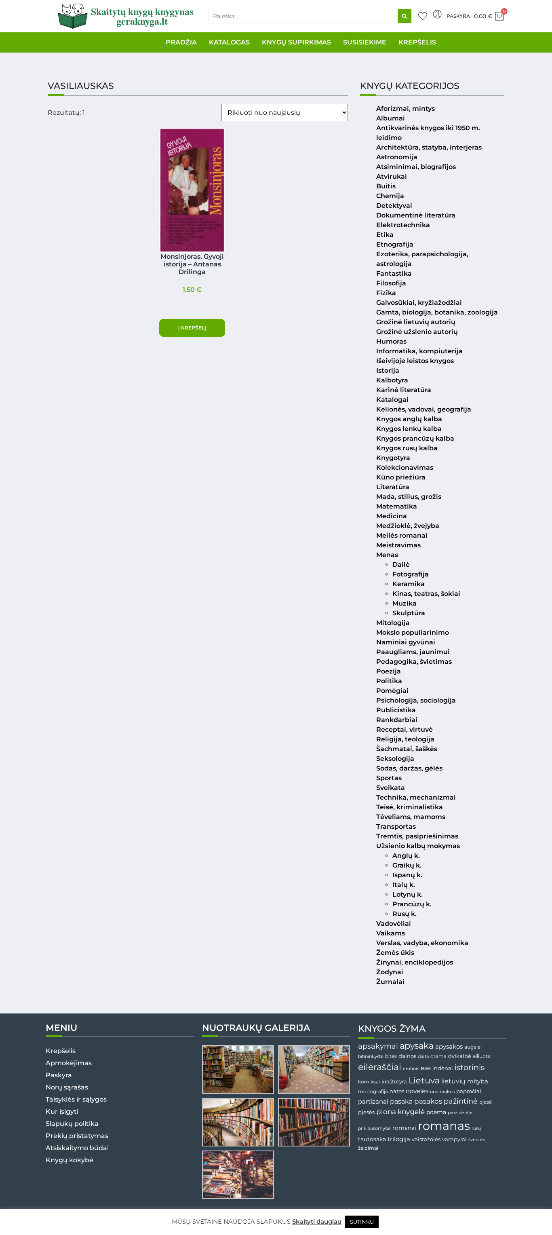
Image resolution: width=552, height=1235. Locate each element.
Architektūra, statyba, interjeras (429, 147)
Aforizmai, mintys (405, 108)
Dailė (401, 564)
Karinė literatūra (403, 390)
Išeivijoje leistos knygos (415, 361)
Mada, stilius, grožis (408, 496)
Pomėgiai (392, 691)
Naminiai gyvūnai (405, 642)
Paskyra (458, 16)
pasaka (401, 1101)
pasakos (428, 1101)
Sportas (389, 778)
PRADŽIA (181, 42)
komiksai (369, 1082)
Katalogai (392, 399)
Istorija (387, 370)
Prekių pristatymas (77, 1136)
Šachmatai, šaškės (406, 749)
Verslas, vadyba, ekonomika (422, 943)
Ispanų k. (407, 875)
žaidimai (368, 1148)
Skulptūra (408, 613)
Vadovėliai (393, 923)
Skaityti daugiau (316, 1221)
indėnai (442, 1068)
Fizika (386, 293)
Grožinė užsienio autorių (417, 332)
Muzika (404, 603)
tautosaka (372, 1139)
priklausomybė (374, 1128)
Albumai (390, 118)
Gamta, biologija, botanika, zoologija (437, 312)
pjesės (366, 1112)
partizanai (373, 1101)
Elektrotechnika (403, 225)
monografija (373, 1091)
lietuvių (453, 1081)
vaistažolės (426, 1139)
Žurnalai (390, 982)
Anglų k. (406, 855)
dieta (423, 1056)
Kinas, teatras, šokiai (426, 593)
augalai (473, 1047)
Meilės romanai (402, 535)
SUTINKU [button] (362, 1221)
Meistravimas (398, 545)
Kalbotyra (392, 380)
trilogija (399, 1139)
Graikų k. (406, 865)
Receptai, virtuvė (404, 729)
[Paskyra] (437, 14)
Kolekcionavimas (404, 467)
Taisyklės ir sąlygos (76, 1099)
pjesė (485, 1102)
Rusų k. (404, 914)
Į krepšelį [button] (192, 328)
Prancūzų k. (412, 904)
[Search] (404, 16)
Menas (387, 555)
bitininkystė (370, 1056)
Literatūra (392, 487)
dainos (407, 1056)
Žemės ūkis (395, 952)
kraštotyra (394, 1082)
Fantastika (394, 273)
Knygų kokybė (69, 1160)
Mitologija (393, 623)
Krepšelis (61, 1051)
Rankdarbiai (396, 720)
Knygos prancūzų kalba (415, 438)
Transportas (396, 826)
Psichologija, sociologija (416, 700)
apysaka (417, 1045)
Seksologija (395, 758)
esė (426, 1068)
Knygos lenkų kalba (409, 429)
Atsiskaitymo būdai (77, 1148)
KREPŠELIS (417, 42)
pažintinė (461, 1101)
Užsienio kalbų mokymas (418, 846)
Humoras (391, 341)
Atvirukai (391, 176)
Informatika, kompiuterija (419, 351)
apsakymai (378, 1046)
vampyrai (454, 1139)
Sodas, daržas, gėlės (409, 768)
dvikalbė (459, 1056)
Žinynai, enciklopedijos (414, 962)
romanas (444, 1126)
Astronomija (396, 157)
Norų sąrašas (67, 1087)
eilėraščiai (379, 1067)
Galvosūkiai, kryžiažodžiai (419, 302)
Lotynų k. (407, 894)
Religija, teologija (405, 739)
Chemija (390, 196)
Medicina (391, 516)
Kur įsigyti (62, 1111)
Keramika (408, 584)
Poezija (388, 671)
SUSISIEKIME (364, 42)
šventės (476, 1139)
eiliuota (482, 1056)
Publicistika (396, 710)
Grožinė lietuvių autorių (415, 322)
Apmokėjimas (69, 1063)
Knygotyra (393, 458)
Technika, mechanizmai (416, 797)
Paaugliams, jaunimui (413, 652)
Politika (389, 681)
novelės (417, 1091)
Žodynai (389, 972)
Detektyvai (394, 205)
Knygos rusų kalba (407, 448)
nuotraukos (442, 1091)
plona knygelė (400, 1112)
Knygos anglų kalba (409, 419)
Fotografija (410, 574)
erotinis (411, 1068)
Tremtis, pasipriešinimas (417, 836)
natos (397, 1091)
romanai (404, 1128)
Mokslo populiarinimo (412, 632)
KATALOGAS (229, 42)
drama (438, 1056)
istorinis (470, 1067)
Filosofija (391, 283)
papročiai (468, 1091)
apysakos (449, 1046)
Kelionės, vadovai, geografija (423, 409)
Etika (385, 235)
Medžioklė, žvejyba (407, 526)
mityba (477, 1081)
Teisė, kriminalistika (409, 807)
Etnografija (394, 244)
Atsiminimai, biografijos (416, 167)
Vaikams (390, 933)
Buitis (386, 186)
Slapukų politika (72, 1123)
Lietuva (424, 1080)
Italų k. (403, 885)
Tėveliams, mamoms (410, 817)
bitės (391, 1056)
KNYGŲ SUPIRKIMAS (296, 42)
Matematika (396, 506)
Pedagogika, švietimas (414, 661)
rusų (476, 1128)
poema (436, 1112)
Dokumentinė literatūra (415, 215)
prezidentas (460, 1112)
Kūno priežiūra (401, 477)
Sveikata (390, 788)
